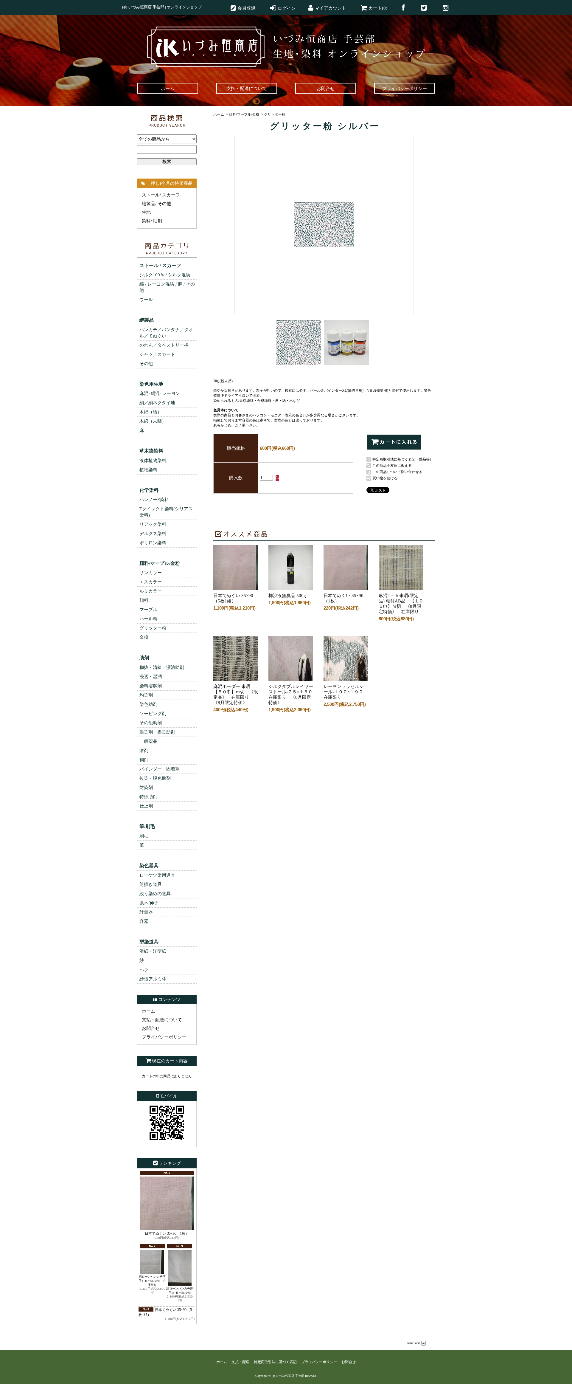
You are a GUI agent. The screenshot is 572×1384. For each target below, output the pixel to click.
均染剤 (146, 695)
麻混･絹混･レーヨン (159, 393)
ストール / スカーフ (160, 265)
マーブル (148, 609)
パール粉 (148, 618)
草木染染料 (151, 450)
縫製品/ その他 (156, 203)
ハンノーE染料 (154, 499)
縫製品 (146, 320)
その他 (146, 363)
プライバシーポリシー (164, 1037)
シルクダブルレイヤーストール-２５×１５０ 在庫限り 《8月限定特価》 (292, 694)
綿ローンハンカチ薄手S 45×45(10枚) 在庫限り (152, 1281)
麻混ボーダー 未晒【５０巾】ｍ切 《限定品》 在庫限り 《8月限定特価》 (235, 694)
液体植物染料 (152, 460)
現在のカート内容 (170, 1060)
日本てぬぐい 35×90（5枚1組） (233, 598)
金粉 (143, 637)
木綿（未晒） (152, 421)
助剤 (144, 657)
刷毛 (143, 835)
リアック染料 (152, 524)
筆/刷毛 (147, 826)
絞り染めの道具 (155, 893)
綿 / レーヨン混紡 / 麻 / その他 (167, 287)
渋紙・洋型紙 (152, 951)
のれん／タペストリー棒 (164, 345)
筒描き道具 (150, 884)
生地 (146, 212)
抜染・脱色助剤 (155, 778)
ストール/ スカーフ (161, 195)
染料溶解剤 (150, 686)
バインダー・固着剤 (159, 769)
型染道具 (148, 941)
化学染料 (148, 490)
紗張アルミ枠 (152, 979)
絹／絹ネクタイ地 (157, 402)
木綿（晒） (150, 412)
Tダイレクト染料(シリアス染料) (166, 511)
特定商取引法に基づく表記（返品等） (402, 459)
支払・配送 (240, 1362)
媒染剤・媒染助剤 (157, 732)
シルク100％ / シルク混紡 (164, 274)
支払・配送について (162, 1019)
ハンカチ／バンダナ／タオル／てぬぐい (166, 332)
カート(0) (378, 8)
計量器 (146, 912)
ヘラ (143, 969)
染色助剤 (148, 704)
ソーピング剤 (152, 713)
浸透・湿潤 (150, 676)
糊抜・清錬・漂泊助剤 (161, 667)
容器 (143, 921)
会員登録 (246, 8)
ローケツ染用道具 (157, 875)
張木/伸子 (148, 903)
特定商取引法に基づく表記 (275, 1362)
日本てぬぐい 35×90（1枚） (167, 1233)
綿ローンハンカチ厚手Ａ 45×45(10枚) (179, 1290)
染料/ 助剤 (152, 220)
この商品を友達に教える (392, 466)
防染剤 (146, 787)
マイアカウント (330, 8)
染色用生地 (151, 384)
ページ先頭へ (416, 1343)
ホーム (148, 1011)
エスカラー (150, 581)
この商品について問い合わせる (397, 472)
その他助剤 (150, 722)
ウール (146, 299)
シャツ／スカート (157, 354)
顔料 (143, 600)
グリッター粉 (152, 628)
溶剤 (143, 750)
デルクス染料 (152, 533)
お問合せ (151, 1028)
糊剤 (143, 759)
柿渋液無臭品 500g (289, 595)
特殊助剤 (148, 796)
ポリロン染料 (152, 542)
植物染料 (148, 469)
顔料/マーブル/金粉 (159, 563)
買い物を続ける (384, 478)
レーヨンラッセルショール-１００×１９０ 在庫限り (346, 692)
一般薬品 (148, 741)
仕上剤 (146, 806)
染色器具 (148, 865)
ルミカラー (150, 591)
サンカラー (150, 572)
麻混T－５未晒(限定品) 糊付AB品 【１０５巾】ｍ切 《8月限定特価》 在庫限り (401, 603)
